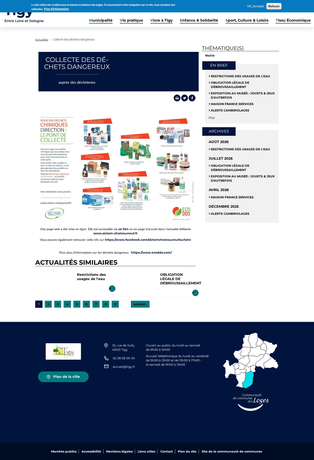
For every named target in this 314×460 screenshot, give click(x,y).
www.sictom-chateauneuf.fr (115, 233)
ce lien (123, 229)
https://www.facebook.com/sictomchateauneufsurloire (148, 240)
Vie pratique (131, 20)
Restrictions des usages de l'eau (91, 277)
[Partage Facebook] (192, 98)
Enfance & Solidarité (199, 20)
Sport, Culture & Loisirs (247, 20)
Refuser (274, 6)
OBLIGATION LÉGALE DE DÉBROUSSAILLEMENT (230, 85)
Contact (166, 451)
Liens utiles (146, 451)
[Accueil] (22, 13)
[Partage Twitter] (184, 98)
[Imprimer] (177, 98)
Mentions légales (119, 451)
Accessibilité (91, 451)
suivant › (140, 304)
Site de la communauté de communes (232, 451)
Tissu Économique (293, 20)
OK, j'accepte (255, 6)
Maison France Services (232, 104)
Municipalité (101, 20)
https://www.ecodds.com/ (151, 252)
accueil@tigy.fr (124, 367)
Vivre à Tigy (161, 20)
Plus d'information (56, 9)
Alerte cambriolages (230, 110)
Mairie (210, 55)
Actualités (41, 39)
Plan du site (187, 451)
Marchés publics (63, 451)
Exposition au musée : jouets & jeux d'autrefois (243, 95)
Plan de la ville (66, 377)
